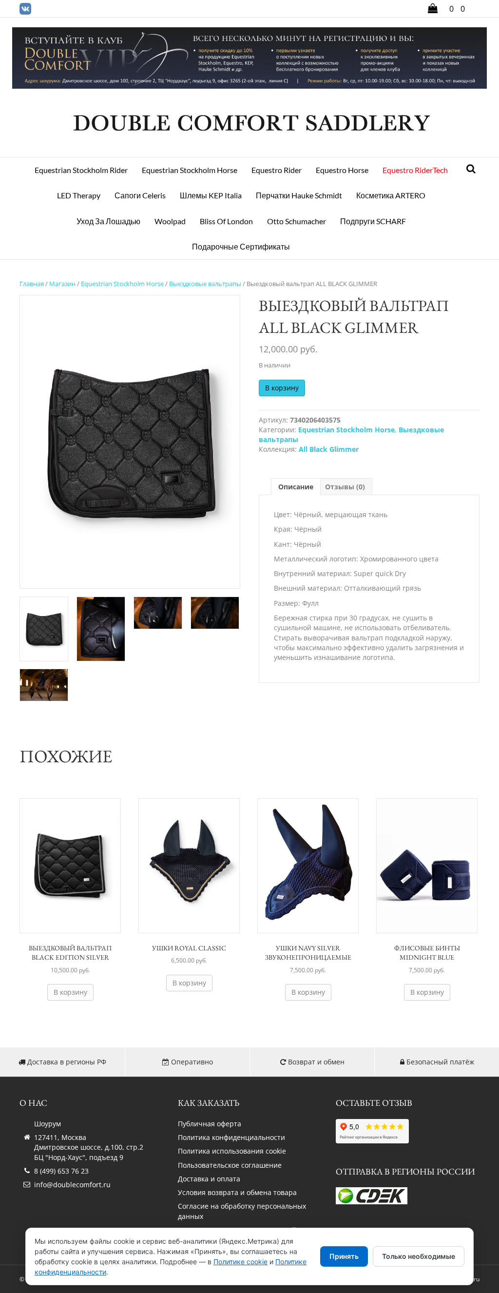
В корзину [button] (70, 992)
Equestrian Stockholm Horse (189, 169)
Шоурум (47, 1123)
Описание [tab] (295, 486)
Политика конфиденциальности (231, 1137)
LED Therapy (78, 195)
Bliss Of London (226, 221)
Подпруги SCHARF (373, 221)
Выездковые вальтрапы (205, 283)
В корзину (282, 387)
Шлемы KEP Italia (211, 195)
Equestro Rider (276, 169)
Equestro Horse (342, 169)
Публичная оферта (209, 1123)
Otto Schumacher (296, 221)
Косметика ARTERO (390, 195)
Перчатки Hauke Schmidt (299, 195)
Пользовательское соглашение (230, 1165)
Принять (344, 1256)
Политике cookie (240, 1261)
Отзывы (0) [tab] (345, 486)
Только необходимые (418, 1256)
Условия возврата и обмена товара (237, 1192)
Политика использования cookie (232, 1151)
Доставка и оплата (209, 1178)
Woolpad (170, 221)
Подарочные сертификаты (241, 246)
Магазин (62, 283)
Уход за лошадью (108, 221)
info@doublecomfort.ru (72, 1184)
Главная (31, 283)
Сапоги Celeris (140, 195)
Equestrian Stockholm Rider (81, 169)
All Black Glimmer (329, 449)
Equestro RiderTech (415, 169)
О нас (33, 1102)
